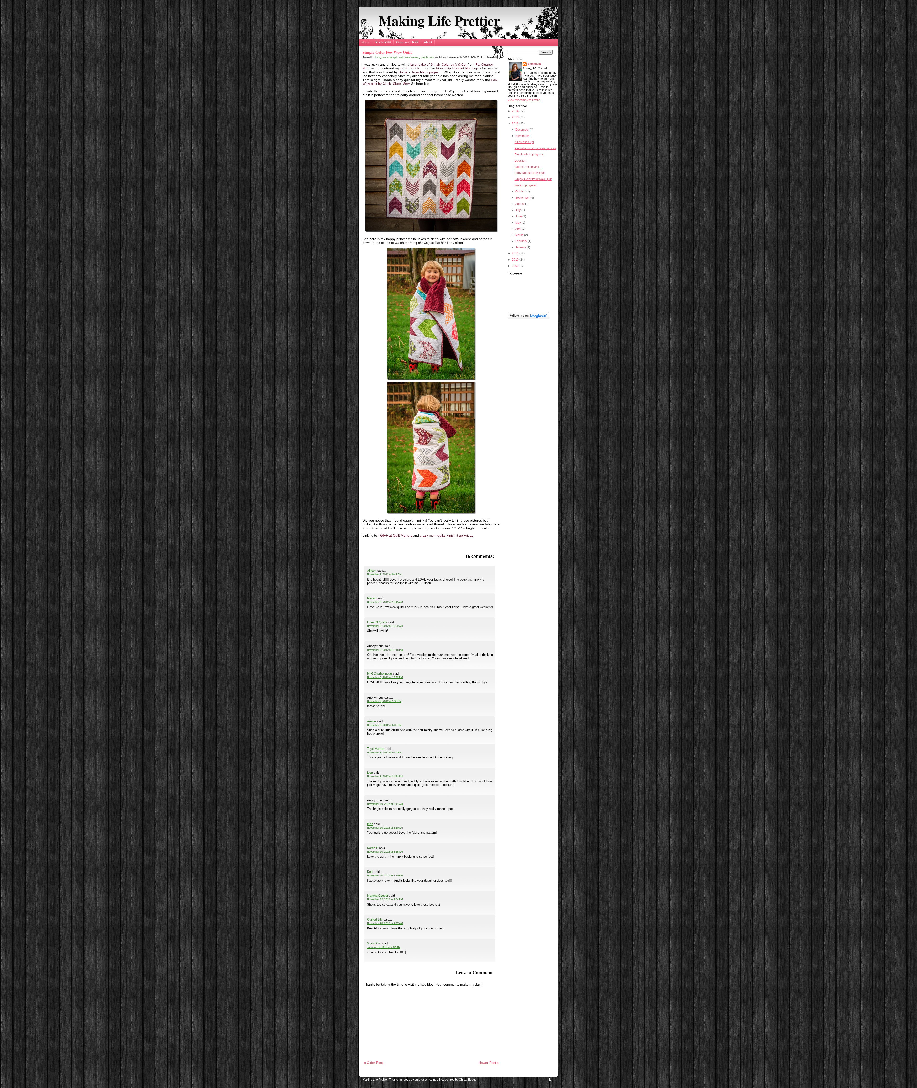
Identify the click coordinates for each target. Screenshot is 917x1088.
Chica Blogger (468, 1079)
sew (407, 57)
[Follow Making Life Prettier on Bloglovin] (528, 318)
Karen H (372, 848)
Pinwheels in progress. (529, 154)
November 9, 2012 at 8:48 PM (384, 752)
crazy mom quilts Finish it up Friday (446, 535)
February (521, 241)
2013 (515, 117)
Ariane (371, 721)
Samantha (534, 63)
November (522, 135)
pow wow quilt (390, 57)
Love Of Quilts (377, 622)
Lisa (370, 772)
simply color (427, 57)
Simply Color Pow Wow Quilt (387, 52)
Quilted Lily (375, 919)
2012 (515, 123)
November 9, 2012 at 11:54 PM (385, 776)
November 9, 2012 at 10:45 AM (385, 602)
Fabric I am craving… (528, 166)
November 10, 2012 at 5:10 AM (385, 827)
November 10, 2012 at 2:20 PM (385, 875)
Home (366, 42)
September (522, 197)
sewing (415, 57)
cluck (377, 57)
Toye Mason (375, 749)
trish (370, 824)
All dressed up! (524, 142)
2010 (515, 259)
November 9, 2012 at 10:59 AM (385, 625)
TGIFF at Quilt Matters (395, 535)
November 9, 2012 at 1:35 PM (384, 701)
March (519, 235)
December (522, 129)
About (428, 42)
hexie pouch (409, 68)
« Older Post (373, 1063)
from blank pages (425, 72)
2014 (515, 111)
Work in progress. (526, 185)
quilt (401, 57)
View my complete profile (524, 100)
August (520, 204)
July (518, 210)
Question (520, 160)
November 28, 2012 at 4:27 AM (385, 923)
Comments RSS (407, 42)
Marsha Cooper (377, 895)
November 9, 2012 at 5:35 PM (384, 725)
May (518, 222)
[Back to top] (553, 1079)
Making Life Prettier (439, 21)
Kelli (370, 872)
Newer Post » (489, 1063)
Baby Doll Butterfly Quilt (530, 172)
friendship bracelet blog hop (457, 68)
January (521, 247)
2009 (515, 265)
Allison (371, 570)
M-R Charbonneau (379, 673)
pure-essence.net (426, 1079)
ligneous (404, 1079)
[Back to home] (550, 1079)
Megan (371, 598)
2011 (515, 253)
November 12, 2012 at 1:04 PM (385, 899)
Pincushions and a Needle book (535, 148)
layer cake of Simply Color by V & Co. (438, 64)
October (520, 191)
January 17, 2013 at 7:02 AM (383, 947)
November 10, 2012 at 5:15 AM (385, 851)
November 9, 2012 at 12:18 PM (385, 649)
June (518, 216)
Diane (403, 72)
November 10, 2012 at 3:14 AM (385, 803)
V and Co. (374, 943)
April (518, 228)
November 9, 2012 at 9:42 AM (384, 574)
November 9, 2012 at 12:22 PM (385, 677)
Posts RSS (383, 42)
